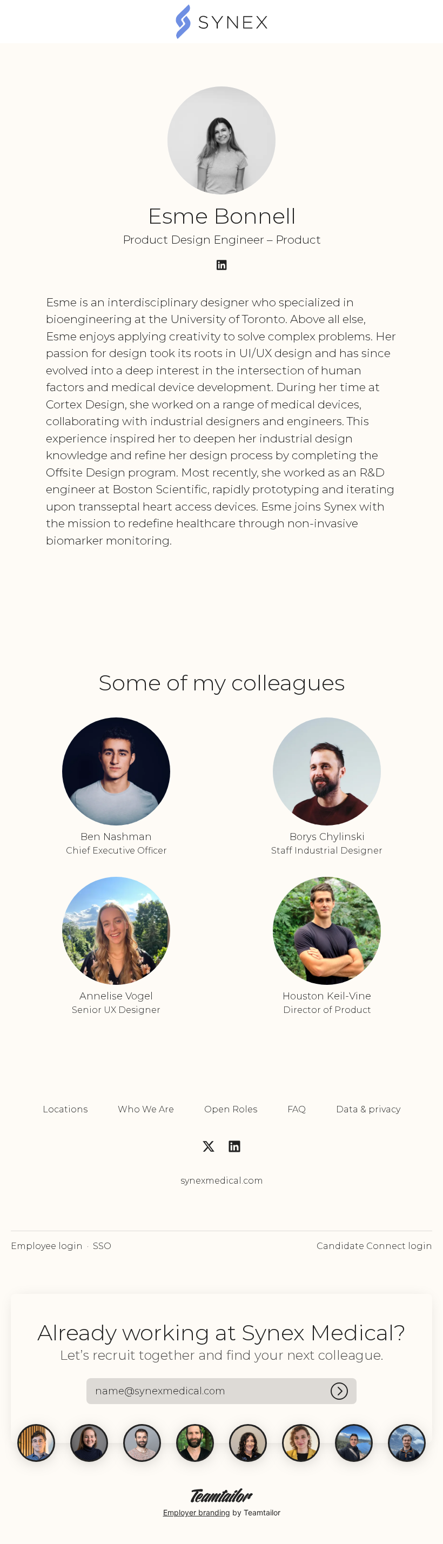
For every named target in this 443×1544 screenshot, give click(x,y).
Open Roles (230, 1109)
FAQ (296, 1109)
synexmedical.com (221, 1181)
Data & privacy (368, 1109)
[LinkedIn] (221, 266)
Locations (65, 1109)
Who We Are (146, 1109)
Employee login (47, 1246)
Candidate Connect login (374, 1246)
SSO (102, 1246)
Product (298, 239)
